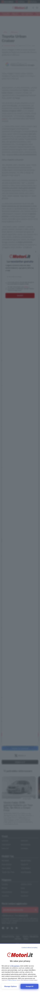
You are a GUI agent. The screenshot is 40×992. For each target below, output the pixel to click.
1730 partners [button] (15, 966)
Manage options (10, 986)
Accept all (29, 986)
